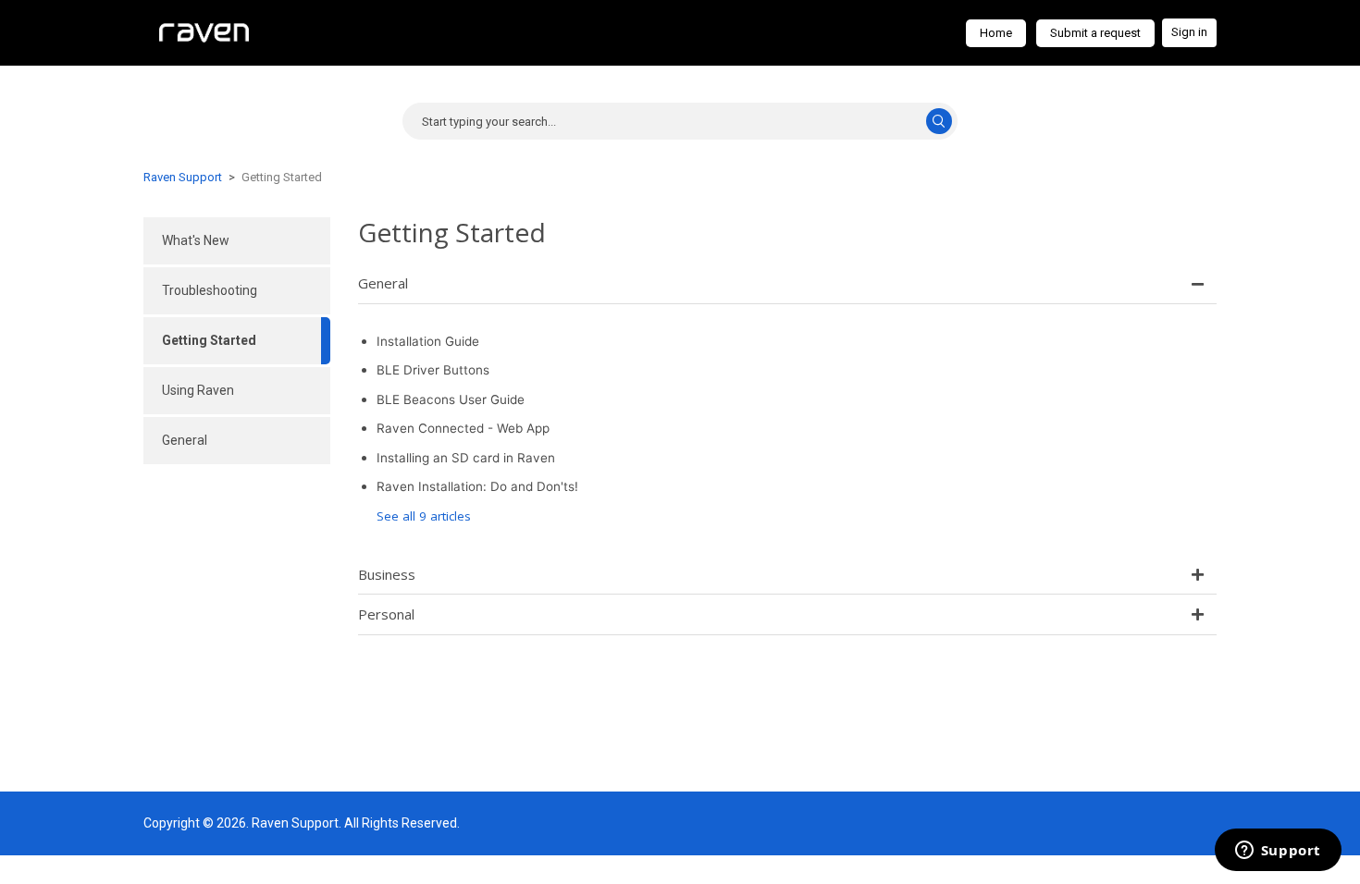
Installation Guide (428, 341)
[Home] (204, 31)
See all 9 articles (424, 516)
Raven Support (182, 177)
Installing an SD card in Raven (466, 457)
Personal (386, 614)
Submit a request (1095, 33)
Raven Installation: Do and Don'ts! (477, 486)
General (383, 283)
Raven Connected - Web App (463, 428)
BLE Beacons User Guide (451, 399)
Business (386, 574)
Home (996, 33)
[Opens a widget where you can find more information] (1277, 852)
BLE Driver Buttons (433, 369)
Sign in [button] (1189, 32)
